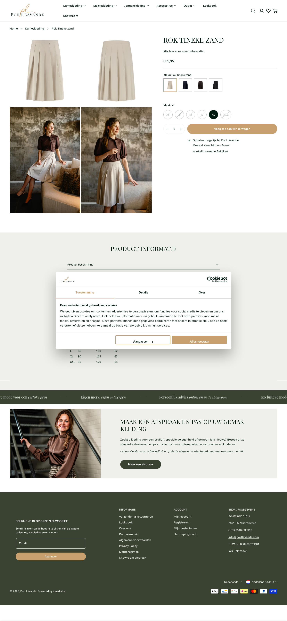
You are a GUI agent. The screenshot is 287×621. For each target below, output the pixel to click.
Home (14, 28)
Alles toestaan (199, 341)
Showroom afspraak (132, 557)
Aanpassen (140, 341)
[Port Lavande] (27, 11)
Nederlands (231, 582)
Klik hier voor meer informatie (183, 51)
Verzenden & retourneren (136, 516)
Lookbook (126, 522)
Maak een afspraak (140, 464)
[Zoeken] (253, 10)
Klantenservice (129, 552)
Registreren (181, 522)
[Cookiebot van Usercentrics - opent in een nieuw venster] (210, 280)
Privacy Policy (128, 546)
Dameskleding (34, 28)
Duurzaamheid (129, 534)
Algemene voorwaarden (135, 540)
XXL (225, 114)
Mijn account (182, 516)
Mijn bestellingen (185, 528)
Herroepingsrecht (186, 534)
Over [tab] (202, 292)
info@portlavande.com (243, 537)
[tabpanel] (143, 443)
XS (168, 114)
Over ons (125, 528)
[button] (275, 10)
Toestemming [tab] (85, 292)
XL (213, 114)
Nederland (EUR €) (263, 582)
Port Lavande (28, 591)
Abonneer (51, 556)
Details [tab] (143, 292)
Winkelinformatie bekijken (210, 151)
